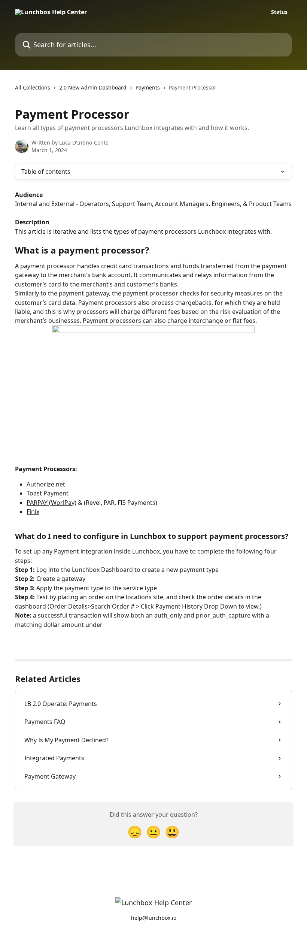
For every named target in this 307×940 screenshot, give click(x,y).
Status (279, 12)
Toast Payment (48, 493)
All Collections (32, 87)
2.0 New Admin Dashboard (93, 87)
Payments (148, 87)
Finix (33, 511)
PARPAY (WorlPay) (51, 502)
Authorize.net (46, 484)
